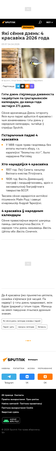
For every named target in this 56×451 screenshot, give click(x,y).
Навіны (6, 368)
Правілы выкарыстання (13, 399)
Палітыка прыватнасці (31, 403)
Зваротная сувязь (10, 412)
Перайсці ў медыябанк (33, 80)
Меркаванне (45, 368)
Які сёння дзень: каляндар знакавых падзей (21, 321)
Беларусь (42, 327)
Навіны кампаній (10, 403)
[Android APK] (11, 420)
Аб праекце (7, 395)
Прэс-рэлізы (32, 399)
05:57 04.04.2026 (10, 44)
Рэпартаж (18, 368)
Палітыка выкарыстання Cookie (17, 407)
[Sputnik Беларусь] (9, 23)
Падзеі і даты (8, 327)
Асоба (31, 368)
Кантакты (19, 395)
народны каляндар (26, 327)
